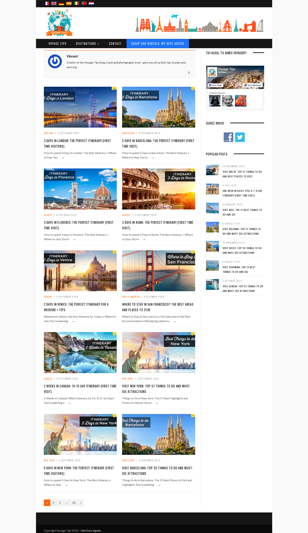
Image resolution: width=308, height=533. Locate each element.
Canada (48, 378)
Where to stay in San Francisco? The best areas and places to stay (157, 307)
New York (127, 378)
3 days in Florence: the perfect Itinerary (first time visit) (79, 225)
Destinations (86, 43)
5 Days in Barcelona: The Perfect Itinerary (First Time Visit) (158, 143)
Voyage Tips (57, 43)
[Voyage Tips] (59, 23)
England (49, 133)
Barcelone (128, 133)
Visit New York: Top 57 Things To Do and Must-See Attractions (156, 389)
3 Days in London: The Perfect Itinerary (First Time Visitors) (77, 143)
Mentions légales (91, 530)
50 (74, 502)
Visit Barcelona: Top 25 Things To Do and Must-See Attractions (157, 471)
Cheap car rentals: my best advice (157, 43)
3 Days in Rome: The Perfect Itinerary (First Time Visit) (157, 225)
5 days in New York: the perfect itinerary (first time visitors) (79, 471)
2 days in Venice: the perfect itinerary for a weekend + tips (76, 307)
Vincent (72, 56)
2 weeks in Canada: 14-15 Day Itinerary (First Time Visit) (80, 389)
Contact (115, 43)
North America (131, 296)
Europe (48, 214)
